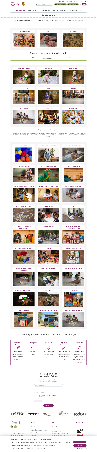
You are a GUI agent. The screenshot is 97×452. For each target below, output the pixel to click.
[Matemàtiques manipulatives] (73, 277)
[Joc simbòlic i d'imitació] (48, 174)
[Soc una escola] (60, 4)
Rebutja (80, 445)
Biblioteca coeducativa (75, 10)
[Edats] (48, 39)
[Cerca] (36, 4)
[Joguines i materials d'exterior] (23, 194)
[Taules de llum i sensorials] (23, 298)
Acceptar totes (79, 442)
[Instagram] (11, 426)
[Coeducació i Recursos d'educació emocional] (73, 235)
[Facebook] (15, 426)
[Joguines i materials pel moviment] (23, 277)
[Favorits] (80, 4)
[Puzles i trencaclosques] (23, 214)
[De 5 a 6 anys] (23, 96)
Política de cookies (41, 448)
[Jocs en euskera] (23, 318)
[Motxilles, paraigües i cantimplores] (23, 235)
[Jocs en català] (73, 298)
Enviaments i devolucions (59, 431)
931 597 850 (20, 435)
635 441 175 (13, 435)
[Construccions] (23, 174)
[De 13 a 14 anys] (48, 116)
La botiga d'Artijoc (45, 10)
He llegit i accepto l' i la (47, 396)
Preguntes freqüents (57, 426)
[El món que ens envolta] (73, 256)
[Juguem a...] (73, 39)
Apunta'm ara (48, 405)
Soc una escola (40, 392)
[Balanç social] (80, 432)
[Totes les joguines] (23, 39)
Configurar (79, 448)
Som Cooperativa (32, 10)
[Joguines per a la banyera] (73, 153)
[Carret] (84, 4)
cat (77, 1)
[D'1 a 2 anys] (48, 76)
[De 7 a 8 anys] (48, 96)
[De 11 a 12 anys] (23, 116)
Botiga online (20, 10)
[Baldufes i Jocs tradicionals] (73, 194)
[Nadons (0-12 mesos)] (23, 76)
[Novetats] (23, 153)
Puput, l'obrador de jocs (37, 433)
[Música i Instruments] (73, 174)
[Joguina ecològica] (48, 298)
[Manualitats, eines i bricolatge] (48, 194)
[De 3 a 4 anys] (73, 76)
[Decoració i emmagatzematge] (23, 256)
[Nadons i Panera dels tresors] (48, 153)
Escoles (64, 359)
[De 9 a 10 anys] (73, 96)
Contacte (33, 435)
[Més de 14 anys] (73, 116)
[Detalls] (48, 256)
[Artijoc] (18, 4)
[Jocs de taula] (48, 214)
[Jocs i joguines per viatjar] (48, 318)
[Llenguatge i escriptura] (48, 277)
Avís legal (48, 395)
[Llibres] (73, 214)
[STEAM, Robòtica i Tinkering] (73, 318)
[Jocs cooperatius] (48, 235)
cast (80, 1)
